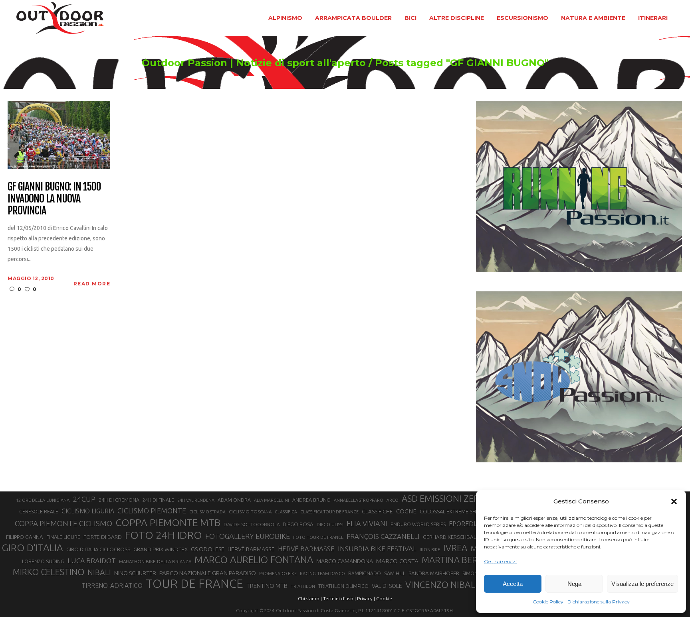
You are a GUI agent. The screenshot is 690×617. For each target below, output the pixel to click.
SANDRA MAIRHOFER (433, 573)
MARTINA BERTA (455, 560)
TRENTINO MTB (267, 585)
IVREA (455, 548)
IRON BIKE (430, 549)
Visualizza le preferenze (642, 583)
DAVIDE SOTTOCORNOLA (252, 524)
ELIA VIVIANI (367, 523)
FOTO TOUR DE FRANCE (318, 537)
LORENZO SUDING (43, 561)
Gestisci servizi (500, 561)
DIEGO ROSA (298, 524)
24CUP (84, 499)
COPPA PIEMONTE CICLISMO (63, 523)
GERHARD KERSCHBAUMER (455, 537)
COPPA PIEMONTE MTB (167, 522)
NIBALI (99, 572)
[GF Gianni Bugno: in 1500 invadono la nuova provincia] (59, 134)
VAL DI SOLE (387, 585)
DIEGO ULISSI (330, 524)
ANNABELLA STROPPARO (358, 500)
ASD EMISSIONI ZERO (444, 498)
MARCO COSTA (397, 561)
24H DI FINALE (158, 500)
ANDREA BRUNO (311, 500)
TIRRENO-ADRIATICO (112, 585)
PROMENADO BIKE (278, 573)
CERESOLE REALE (38, 511)
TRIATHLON (303, 586)
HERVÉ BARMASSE (306, 548)
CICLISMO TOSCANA (250, 511)
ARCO (393, 500)
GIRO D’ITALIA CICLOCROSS (98, 549)
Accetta (513, 583)
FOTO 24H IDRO (163, 535)
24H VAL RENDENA (195, 500)
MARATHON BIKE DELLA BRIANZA (155, 561)
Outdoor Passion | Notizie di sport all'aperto (254, 63)
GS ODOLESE (207, 549)
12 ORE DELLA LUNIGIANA (42, 500)
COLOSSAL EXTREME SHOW (452, 511)
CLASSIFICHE (377, 511)
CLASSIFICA (286, 511)
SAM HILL (394, 573)
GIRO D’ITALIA (32, 547)
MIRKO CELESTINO (48, 572)
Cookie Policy (548, 602)
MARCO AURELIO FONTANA (253, 560)
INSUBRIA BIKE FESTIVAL (377, 548)
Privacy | (366, 598)
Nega (574, 583)
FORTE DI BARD (102, 537)
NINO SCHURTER (135, 573)
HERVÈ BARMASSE (251, 549)
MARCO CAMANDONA (344, 561)
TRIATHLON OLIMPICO (343, 586)
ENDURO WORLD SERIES (418, 524)
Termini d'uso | (339, 598)
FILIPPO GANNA (24, 537)
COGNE (406, 511)
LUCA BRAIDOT (91, 560)
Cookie (384, 598)
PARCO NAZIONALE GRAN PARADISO (207, 573)
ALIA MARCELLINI (271, 500)
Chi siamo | (310, 598)
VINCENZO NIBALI (441, 584)
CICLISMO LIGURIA (87, 511)
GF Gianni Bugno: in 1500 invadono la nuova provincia (54, 199)
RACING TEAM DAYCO (322, 573)
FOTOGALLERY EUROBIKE (247, 536)
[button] (674, 501)
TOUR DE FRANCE (194, 584)
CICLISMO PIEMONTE (151, 511)
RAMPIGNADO (364, 573)
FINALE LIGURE (63, 537)
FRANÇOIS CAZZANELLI (383, 536)
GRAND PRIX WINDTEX (160, 549)
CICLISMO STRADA (207, 511)
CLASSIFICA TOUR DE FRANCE (329, 511)
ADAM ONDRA (234, 500)
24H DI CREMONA (119, 500)
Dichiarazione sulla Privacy (598, 602)
